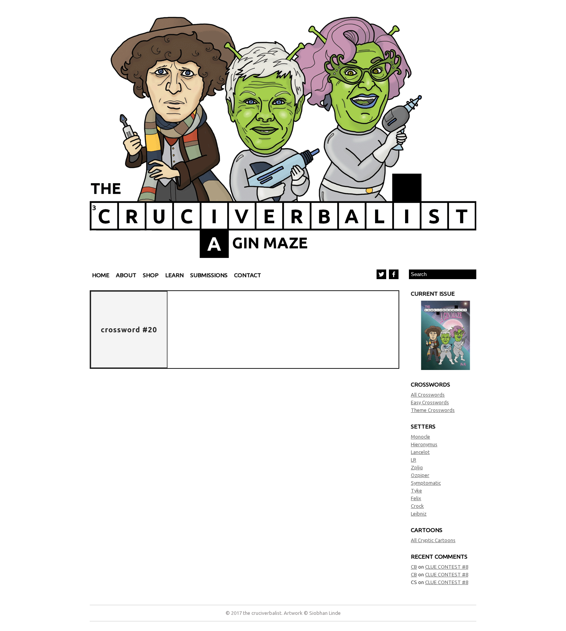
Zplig (417, 467)
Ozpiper (420, 475)
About (126, 275)
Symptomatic (426, 482)
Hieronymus (424, 444)
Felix (416, 498)
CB (414, 566)
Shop (151, 275)
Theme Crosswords (433, 410)
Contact (247, 275)
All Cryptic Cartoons (433, 540)
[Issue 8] (445, 368)
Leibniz (419, 513)
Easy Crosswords (430, 402)
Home (100, 275)
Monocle (420, 436)
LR (413, 459)
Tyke (416, 490)
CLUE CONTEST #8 (446, 566)
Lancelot (420, 452)
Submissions (209, 275)
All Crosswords (428, 394)
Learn (174, 275)
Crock (417, 506)
